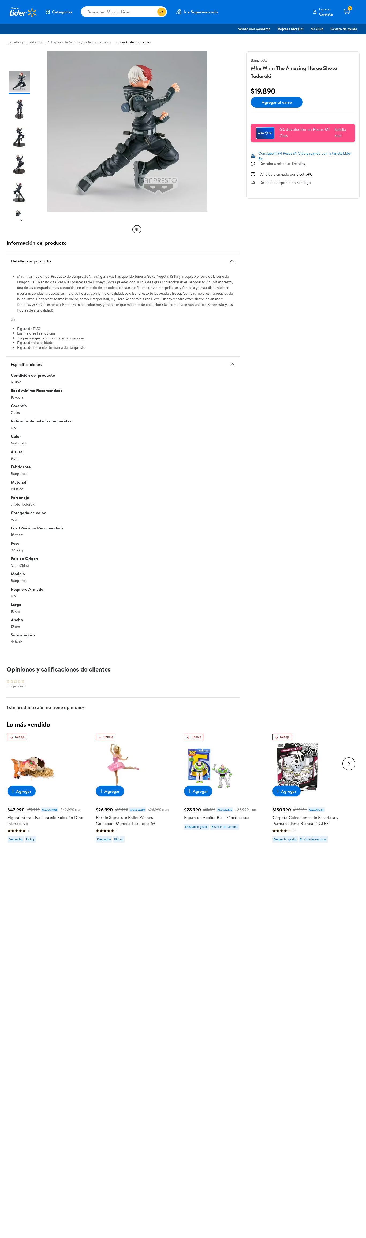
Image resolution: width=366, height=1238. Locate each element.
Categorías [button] (62, 12)
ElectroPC (304, 174)
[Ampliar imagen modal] (136, 229)
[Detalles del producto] (232, 261)
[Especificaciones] (232, 364)
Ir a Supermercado (201, 12)
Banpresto (259, 60)
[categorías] (161, 12)
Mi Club (317, 29)
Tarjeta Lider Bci (290, 29)
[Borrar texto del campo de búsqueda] (153, 11)
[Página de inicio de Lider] (22, 11)
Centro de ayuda (343, 29)
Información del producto (36, 242)
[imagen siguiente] (21, 220)
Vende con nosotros (254, 29)
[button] (322, 11)
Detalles (298, 163)
